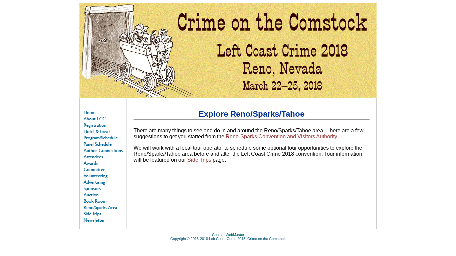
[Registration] (103, 124)
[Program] (103, 137)
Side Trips (199, 160)
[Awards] (103, 162)
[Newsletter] (103, 219)
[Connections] (103, 150)
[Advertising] (103, 181)
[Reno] (103, 207)
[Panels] (103, 143)
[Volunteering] (103, 175)
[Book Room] (103, 200)
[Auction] (103, 194)
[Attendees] (103, 156)
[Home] (103, 112)
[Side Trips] (103, 213)
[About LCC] (103, 118)
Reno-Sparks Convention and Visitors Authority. (281, 136)
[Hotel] (103, 131)
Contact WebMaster (228, 235)
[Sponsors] (103, 188)
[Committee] (103, 169)
